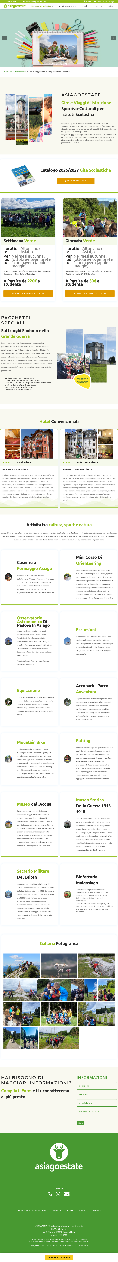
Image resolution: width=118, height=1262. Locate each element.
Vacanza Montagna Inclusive (31, 1210)
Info (110, 6)
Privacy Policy (83, 1246)
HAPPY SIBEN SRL (50, 1246)
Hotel (84, 6)
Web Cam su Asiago (105, 1)
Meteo (88, 1)
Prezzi (97, 6)
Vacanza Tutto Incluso (17, 71)
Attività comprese (67, 6)
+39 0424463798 (13, 1)
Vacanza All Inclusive (41, 6)
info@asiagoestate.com (36, 1)
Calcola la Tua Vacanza (60, 1257)
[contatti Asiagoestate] (59, 1158)
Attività (57, 1210)
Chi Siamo (96, 1210)
